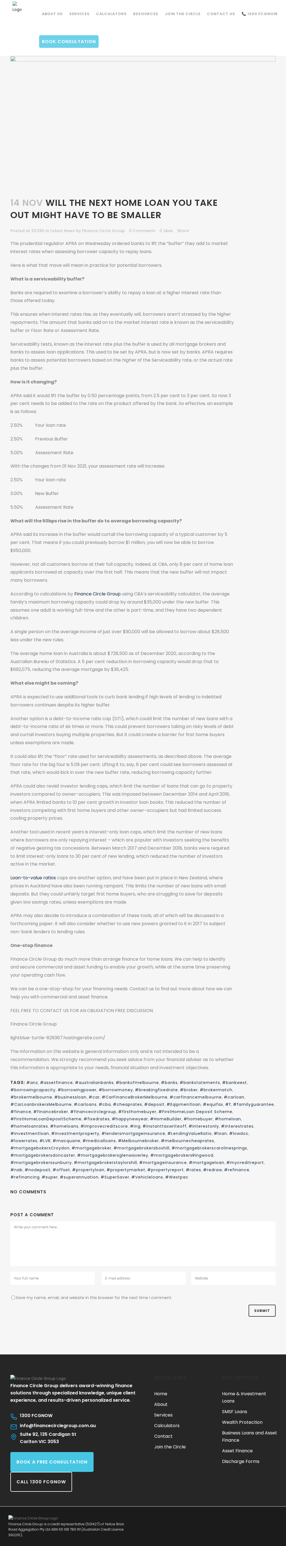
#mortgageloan (206, 1162)
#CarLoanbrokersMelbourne (41, 1104)
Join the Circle (170, 1447)
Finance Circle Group (103, 231)
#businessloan (70, 1097)
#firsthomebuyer (137, 1111)
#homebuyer (198, 1119)
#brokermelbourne (31, 1097)
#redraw (212, 1170)
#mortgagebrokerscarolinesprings (209, 1148)
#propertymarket (125, 1170)
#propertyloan (88, 1170)
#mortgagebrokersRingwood (181, 1155)
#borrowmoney (116, 1090)
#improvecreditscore (104, 1126)
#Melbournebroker (138, 1141)
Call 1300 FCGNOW (41, 1482)
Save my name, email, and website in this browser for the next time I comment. (94, 1297)
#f (228, 1104)
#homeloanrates (29, 1126)
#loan (220, 1133)
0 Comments (142, 231)
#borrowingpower (77, 1090)
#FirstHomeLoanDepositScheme (46, 1119)
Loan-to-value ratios (33, 878)
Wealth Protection (242, 1422)
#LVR (45, 1141)
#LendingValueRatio (189, 1133)
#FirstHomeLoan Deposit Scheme (195, 1111)
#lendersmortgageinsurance (133, 1133)
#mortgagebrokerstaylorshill (105, 1162)
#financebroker (50, 1111)
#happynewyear (130, 1119)
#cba (105, 1104)
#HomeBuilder (166, 1119)
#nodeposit (38, 1170)
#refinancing (25, 1177)
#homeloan (228, 1119)
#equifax (213, 1104)
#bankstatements (200, 1082)
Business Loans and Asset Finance (249, 1436)
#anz (32, 1082)
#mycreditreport (245, 1162)
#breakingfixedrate (156, 1090)
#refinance (236, 1170)
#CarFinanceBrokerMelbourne (135, 1097)
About (161, 1404)
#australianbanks (94, 1082)
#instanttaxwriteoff (164, 1126)
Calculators (167, 1425)
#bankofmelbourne (137, 1082)
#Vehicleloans (147, 1177)
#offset (61, 1170)
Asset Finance (237, 1451)
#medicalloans (99, 1141)
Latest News (62, 231)
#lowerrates (23, 1141)
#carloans (85, 1104)
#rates (193, 1170)
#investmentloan (29, 1133)
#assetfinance (56, 1082)
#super (50, 1177)
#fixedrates (97, 1119)
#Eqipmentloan (183, 1104)
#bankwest (234, 1082)
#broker (189, 1090)
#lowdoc (239, 1133)
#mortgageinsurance (163, 1162)
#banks (169, 1082)
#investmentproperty (75, 1133)
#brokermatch (216, 1090)
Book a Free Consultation (51, 1462)
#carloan (234, 1097)
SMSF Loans (234, 1411)
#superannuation (79, 1177)
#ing (135, 1126)
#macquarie (66, 1141)
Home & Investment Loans (244, 1397)
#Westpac (177, 1177)
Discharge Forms (240, 1461)
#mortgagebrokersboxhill (141, 1148)
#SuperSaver (115, 1177)
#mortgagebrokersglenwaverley (112, 1155)
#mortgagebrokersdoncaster (42, 1155)
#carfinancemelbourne (196, 1097)
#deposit (154, 1104)
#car (94, 1097)
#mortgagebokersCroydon (40, 1148)
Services (163, 1415)
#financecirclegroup (93, 1111)
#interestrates (237, 1126)
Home (160, 1394)
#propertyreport (165, 1170)
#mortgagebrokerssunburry (41, 1162)
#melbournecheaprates (187, 1141)
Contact (163, 1436)
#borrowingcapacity (33, 1090)
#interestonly (204, 1126)
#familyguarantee (253, 1104)
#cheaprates (127, 1104)
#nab (16, 1170)
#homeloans (64, 1126)
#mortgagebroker (91, 1148)
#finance (20, 1111)
